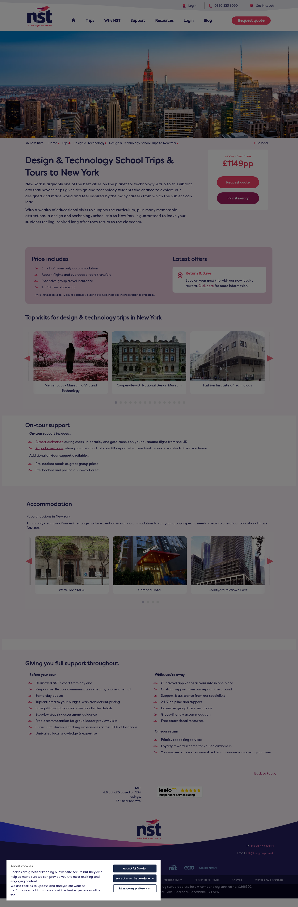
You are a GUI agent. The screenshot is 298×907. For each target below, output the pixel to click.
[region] (83, 880)
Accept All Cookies (135, 868)
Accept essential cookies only (135, 878)
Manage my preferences (135, 888)
